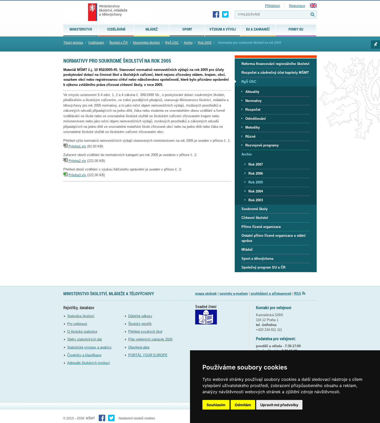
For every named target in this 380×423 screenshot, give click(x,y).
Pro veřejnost (77, 324)
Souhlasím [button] (216, 405)
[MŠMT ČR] (107, 12)
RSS (297, 293)
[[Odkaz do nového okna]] (206, 323)
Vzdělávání (96, 42)
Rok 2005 (204, 42)
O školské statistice (82, 331)
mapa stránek (206, 293)
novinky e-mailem (233, 293)
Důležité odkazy (140, 316)
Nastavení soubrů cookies (137, 418)
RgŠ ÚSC (172, 42)
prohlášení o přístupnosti (271, 293)
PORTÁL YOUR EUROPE (148, 355)
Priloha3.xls (77, 175)
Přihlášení (272, 6)
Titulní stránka (73, 42)
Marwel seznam (375, 44)
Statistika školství (80, 316)
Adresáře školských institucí (88, 363)
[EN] (313, 7)
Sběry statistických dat (84, 339)
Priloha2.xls (77, 161)
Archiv (188, 42)
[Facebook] (216, 14)
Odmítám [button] (243, 405)
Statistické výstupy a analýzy (89, 347)
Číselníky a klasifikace (84, 355)
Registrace (297, 6)
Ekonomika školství (146, 42)
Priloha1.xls (77, 146)
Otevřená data (138, 347)
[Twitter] (225, 14)
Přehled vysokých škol (145, 331)
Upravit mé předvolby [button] (279, 405)
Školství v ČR (118, 42)
